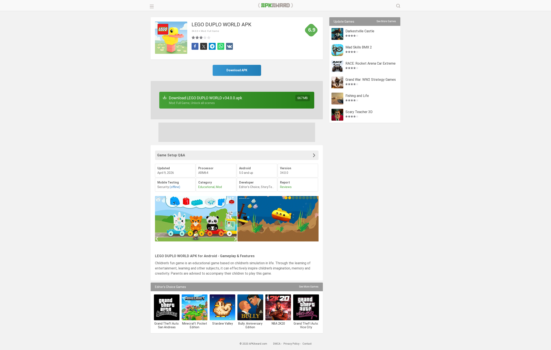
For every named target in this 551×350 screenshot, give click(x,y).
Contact (307, 343)
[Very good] (205, 37)
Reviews (286, 187)
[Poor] (193, 37)
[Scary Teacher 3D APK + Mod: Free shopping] (337, 115)
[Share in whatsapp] (220, 46)
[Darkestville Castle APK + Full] (337, 34)
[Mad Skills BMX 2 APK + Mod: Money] (337, 50)
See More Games (309, 286)
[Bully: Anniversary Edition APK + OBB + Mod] (250, 307)
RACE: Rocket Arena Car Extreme (370, 63)
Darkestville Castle (359, 31)
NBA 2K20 (278, 323)
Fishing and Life (357, 96)
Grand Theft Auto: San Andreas (166, 325)
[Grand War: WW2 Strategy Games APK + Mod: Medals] (337, 82)
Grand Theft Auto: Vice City (306, 325)
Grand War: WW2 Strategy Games (370, 80)
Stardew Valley (222, 323)
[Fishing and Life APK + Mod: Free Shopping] (337, 98)
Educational (206, 187)
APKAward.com (275, 5)
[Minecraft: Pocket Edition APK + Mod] (194, 307)
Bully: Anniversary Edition (250, 325)
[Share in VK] (229, 46)
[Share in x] (203, 46)
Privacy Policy (291, 343)
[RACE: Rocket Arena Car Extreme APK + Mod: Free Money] (337, 66)
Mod (219, 187)
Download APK (236, 70)
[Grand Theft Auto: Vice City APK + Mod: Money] (306, 307)
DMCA (276, 343)
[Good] (201, 37)
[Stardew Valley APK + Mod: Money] (222, 307)
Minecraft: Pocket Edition (194, 325)
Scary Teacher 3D (359, 112)
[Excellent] (209, 37)
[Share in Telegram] (212, 46)
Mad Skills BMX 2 (358, 47)
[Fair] (197, 37)
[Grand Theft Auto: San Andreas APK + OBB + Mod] (167, 307)
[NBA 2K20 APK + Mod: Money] (278, 307)
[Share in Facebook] (195, 46)
